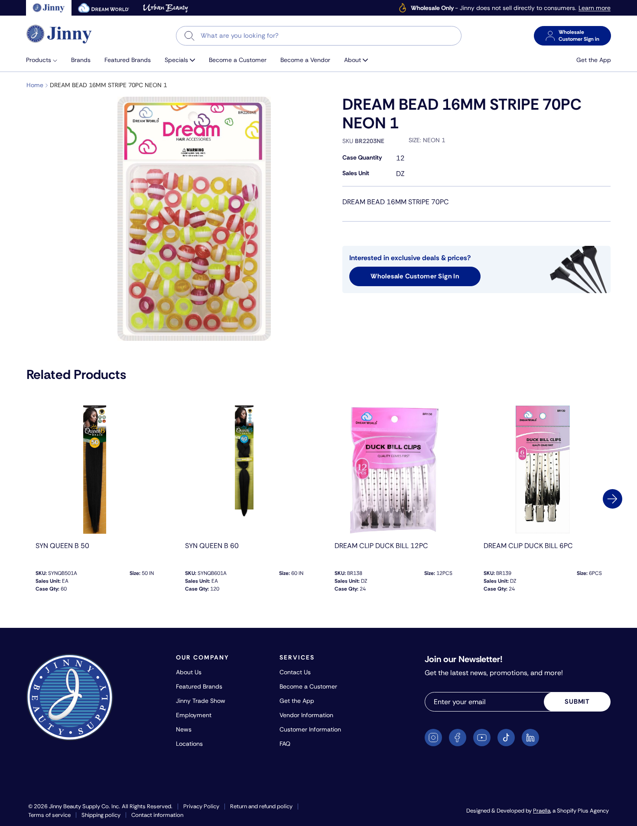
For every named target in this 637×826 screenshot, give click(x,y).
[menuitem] (45, 60)
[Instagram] (433, 737)
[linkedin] (530, 737)
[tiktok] (506, 737)
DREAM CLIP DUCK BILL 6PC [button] (528, 545)
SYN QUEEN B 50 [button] (62, 545)
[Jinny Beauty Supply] (59, 34)
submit (577, 701)
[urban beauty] (165, 8)
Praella (541, 810)
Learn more (594, 8)
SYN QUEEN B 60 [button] (212, 545)
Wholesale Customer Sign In (414, 276)
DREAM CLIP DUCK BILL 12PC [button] (381, 545)
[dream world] (104, 8)
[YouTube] (482, 737)
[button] (45, 60)
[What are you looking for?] (190, 36)
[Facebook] (457, 737)
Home (34, 85)
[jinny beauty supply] (49, 8)
